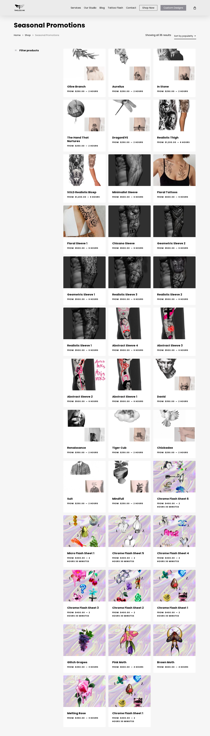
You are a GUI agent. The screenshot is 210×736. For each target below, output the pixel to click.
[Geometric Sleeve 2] (174, 221)
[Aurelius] (129, 64)
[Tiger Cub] (129, 425)
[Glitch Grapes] (84, 640)
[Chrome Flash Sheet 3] (84, 585)
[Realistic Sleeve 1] (84, 323)
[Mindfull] (129, 476)
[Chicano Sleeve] (129, 221)
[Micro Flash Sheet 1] (84, 531)
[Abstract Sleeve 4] (129, 323)
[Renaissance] (84, 425)
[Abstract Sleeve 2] (84, 374)
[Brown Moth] (174, 640)
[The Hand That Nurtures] (84, 115)
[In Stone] (174, 64)
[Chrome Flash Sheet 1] (174, 585)
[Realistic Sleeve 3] (129, 272)
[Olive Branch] (84, 64)
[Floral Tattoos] (174, 170)
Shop (28, 35)
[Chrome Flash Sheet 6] (174, 476)
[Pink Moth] (129, 640)
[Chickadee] (174, 425)
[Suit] (84, 476)
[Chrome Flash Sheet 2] (129, 585)
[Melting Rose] (84, 691)
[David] (174, 374)
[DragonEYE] (129, 115)
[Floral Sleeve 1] (84, 221)
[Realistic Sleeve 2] (174, 272)
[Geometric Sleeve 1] (84, 272)
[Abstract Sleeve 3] (174, 323)
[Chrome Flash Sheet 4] (174, 531)
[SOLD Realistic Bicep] (84, 170)
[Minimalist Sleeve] (129, 170)
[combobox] (185, 36)
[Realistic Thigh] (174, 115)
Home (17, 35)
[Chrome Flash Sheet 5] (129, 531)
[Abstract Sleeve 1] (129, 374)
